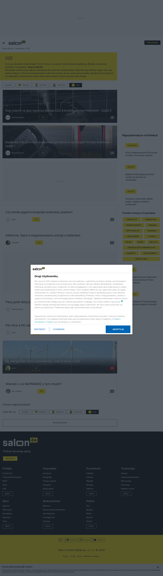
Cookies (49, 322)
